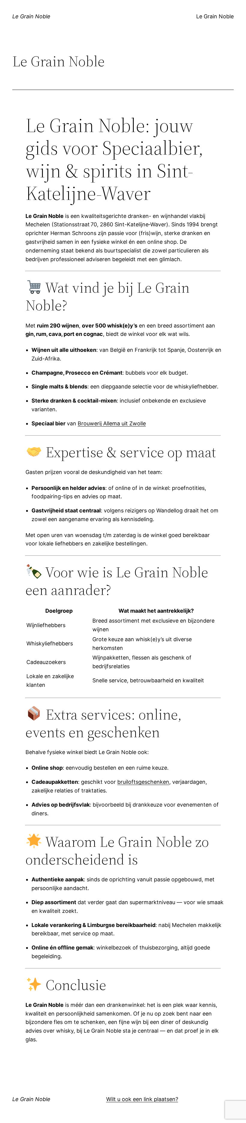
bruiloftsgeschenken (143, 782)
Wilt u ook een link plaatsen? (142, 1099)
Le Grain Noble (31, 16)
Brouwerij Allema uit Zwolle (112, 423)
